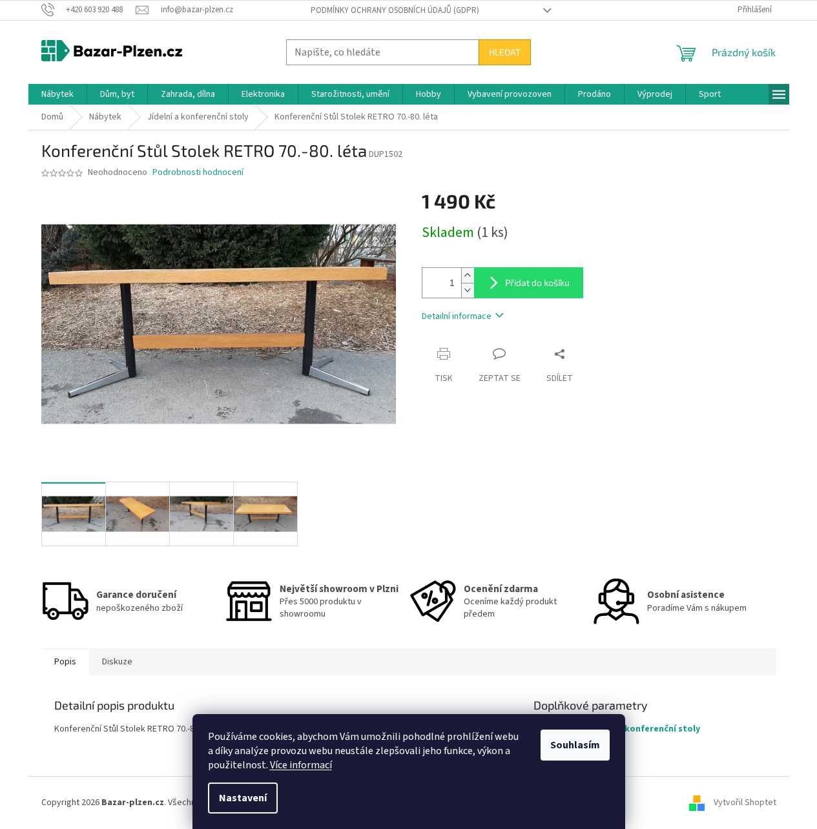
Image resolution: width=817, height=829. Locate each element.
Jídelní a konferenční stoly (643, 728)
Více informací (301, 765)
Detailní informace (456, 316)
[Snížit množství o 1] (467, 290)
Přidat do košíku (537, 282)
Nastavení (243, 798)
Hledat (505, 51)
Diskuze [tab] (117, 661)
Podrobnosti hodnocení (197, 173)
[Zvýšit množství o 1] (467, 275)
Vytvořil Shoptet (745, 802)
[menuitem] (57, 94)
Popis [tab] (65, 661)
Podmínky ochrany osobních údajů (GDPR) (395, 10)
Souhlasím (575, 745)
